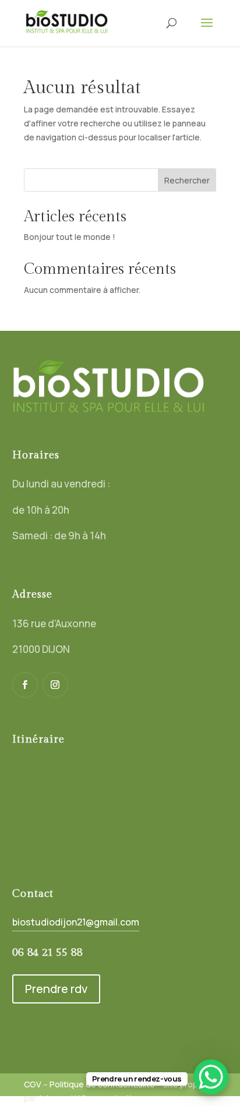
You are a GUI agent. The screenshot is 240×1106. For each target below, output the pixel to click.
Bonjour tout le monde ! (69, 236)
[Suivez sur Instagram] (55, 685)
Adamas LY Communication (89, 1098)
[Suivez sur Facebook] (25, 685)
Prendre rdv (56, 989)
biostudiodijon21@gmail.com (75, 922)
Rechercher (187, 180)
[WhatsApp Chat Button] (210, 1076)
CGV (32, 1084)
